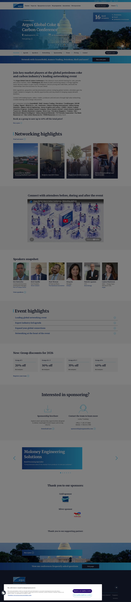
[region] (53, 592)
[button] (3, 592)
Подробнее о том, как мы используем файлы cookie (19, 595)
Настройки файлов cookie (82, 595)
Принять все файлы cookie (82, 591)
